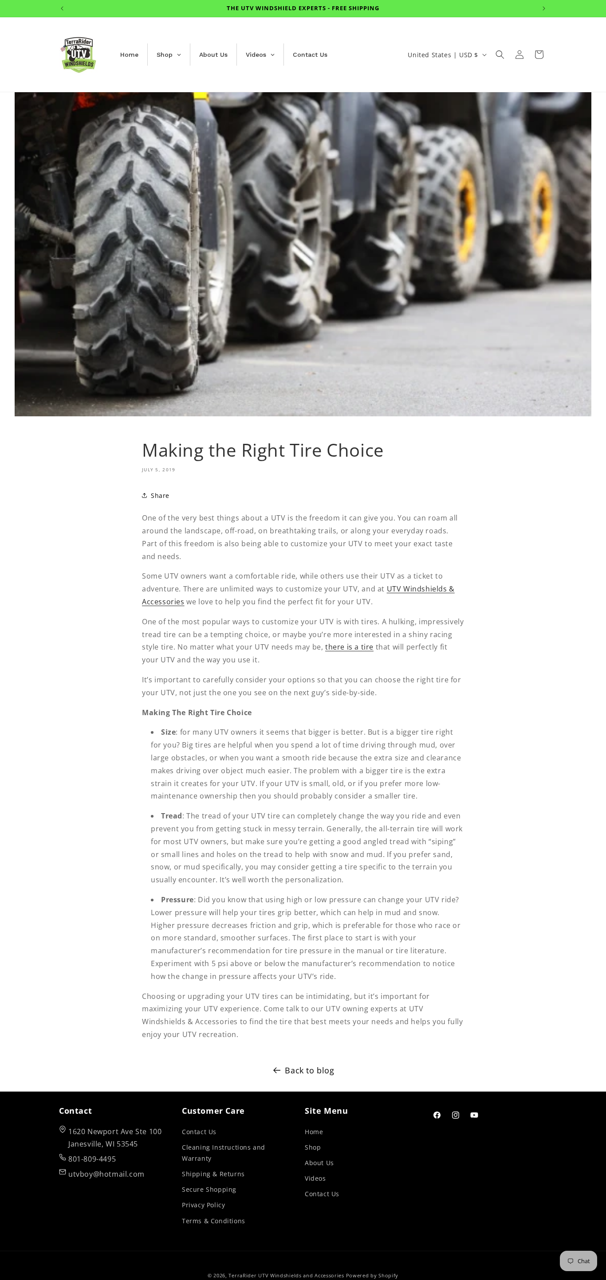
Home (314, 1131)
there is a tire (349, 647)
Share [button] (160, 495)
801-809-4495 (92, 1159)
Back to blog (309, 1070)
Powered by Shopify (372, 1275)
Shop (313, 1147)
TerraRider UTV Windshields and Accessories (286, 1275)
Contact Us (199, 1131)
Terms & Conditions (213, 1221)
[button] (500, 54)
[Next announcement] (544, 8)
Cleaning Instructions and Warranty (223, 1153)
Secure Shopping (209, 1189)
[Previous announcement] (62, 8)
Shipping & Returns (213, 1174)
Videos (315, 1178)
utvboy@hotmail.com (106, 1174)
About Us (319, 1163)
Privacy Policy (203, 1205)
